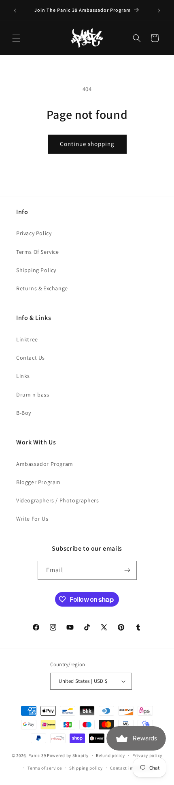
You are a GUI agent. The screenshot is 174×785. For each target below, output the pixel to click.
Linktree (27, 339)
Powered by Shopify (68, 755)
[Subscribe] (127, 570)
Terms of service (45, 768)
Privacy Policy (33, 233)
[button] (16, 38)
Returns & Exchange (42, 288)
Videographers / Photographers (57, 500)
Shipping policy (86, 768)
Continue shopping (87, 144)
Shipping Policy (36, 270)
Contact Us (30, 357)
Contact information (132, 768)
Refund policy (110, 755)
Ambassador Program (44, 464)
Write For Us (32, 518)
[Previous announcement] (15, 10)
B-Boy (23, 412)
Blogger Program (38, 482)
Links (23, 376)
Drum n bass (32, 394)
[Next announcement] (159, 10)
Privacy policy (147, 755)
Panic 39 (37, 755)
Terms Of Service (37, 251)
